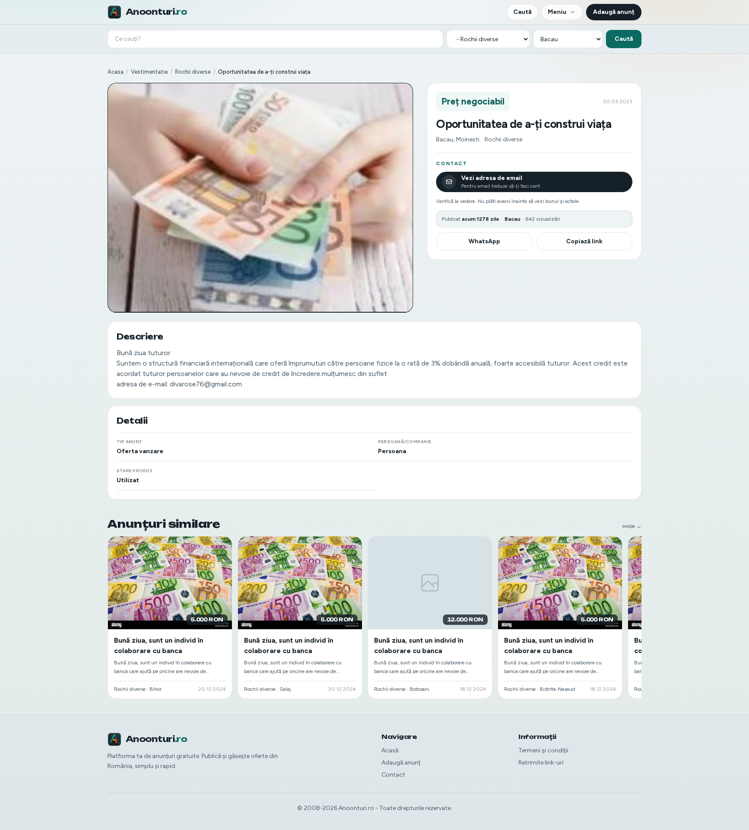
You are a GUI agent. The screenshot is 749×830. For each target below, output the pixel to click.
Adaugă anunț (614, 12)
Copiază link (584, 241)
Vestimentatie (149, 72)
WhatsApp (484, 241)
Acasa (115, 72)
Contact (393, 774)
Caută (522, 12)
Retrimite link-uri (540, 762)
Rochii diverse (193, 72)
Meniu (557, 12)
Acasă (389, 750)
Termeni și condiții (543, 750)
